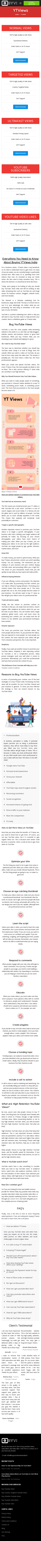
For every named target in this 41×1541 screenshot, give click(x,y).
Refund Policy (6, 1517)
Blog (3, 1528)
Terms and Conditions (9, 1521)
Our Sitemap (6, 1532)
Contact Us (5, 1525)
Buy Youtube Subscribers (10, 1500)
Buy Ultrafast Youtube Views (11, 1496)
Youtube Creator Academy (11, 668)
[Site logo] (9, 3)
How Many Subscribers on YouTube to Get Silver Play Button (20, 1475)
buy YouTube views (24, 748)
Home (17, 14)
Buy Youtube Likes (8, 1504)
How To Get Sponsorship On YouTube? (16, 1466)
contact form (14, 1199)
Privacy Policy (6, 1513)
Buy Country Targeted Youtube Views (14, 1493)
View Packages (20, 60)
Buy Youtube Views (8, 1489)
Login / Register (31, 3)
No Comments (15, 1469)
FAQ (3, 1536)
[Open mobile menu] (20, 3)
